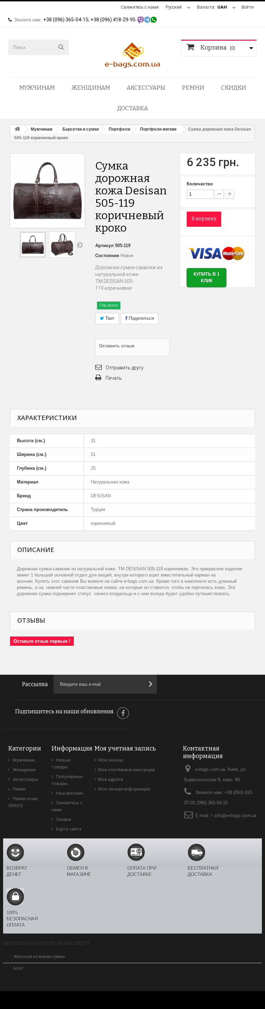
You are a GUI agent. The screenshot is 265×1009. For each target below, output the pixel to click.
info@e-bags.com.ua (235, 815)
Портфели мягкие (158, 129)
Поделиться (140, 318)
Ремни (193, 87)
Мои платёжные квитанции (126, 769)
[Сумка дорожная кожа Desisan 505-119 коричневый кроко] (33, 244)
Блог (18, 968)
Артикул (104, 245)
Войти (248, 7)
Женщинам (90, 87)
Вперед (79, 244)
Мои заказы (111, 760)
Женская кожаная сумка (39, 956)
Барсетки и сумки (80, 129)
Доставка (132, 108)
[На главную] (17, 129)
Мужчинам (37, 87)
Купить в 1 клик (206, 277)
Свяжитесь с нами (140, 7)
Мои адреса (110, 779)
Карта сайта (68, 829)
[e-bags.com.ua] (132, 54)
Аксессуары (146, 87)
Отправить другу (125, 367)
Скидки (233, 87)
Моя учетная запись (125, 748)
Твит (109, 318)
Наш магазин (69, 793)
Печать (114, 378)
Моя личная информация (124, 789)
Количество (200, 183)
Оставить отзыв (117, 345)
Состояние (107, 255)
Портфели (119, 129)
